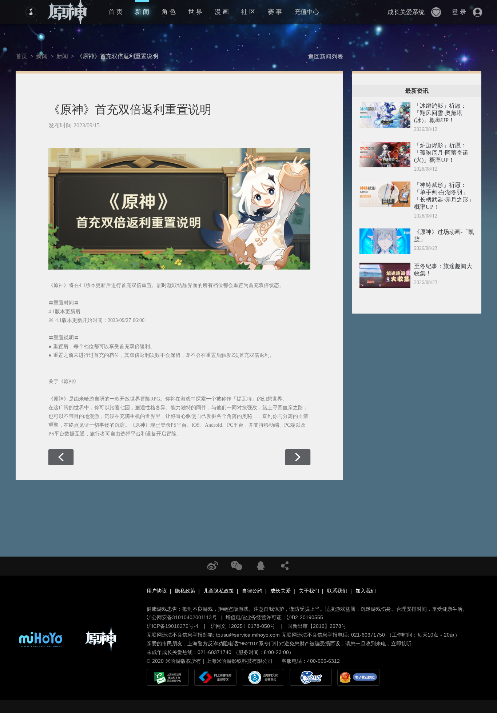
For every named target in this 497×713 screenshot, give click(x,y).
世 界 (195, 11)
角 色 (169, 11)
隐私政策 (185, 591)
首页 (21, 56)
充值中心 (306, 11)
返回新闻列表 (325, 56)
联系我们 (337, 591)
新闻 (42, 56)
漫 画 (222, 11)
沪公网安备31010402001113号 (182, 617)
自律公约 (252, 591)
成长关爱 (280, 591)
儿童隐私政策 (218, 591)
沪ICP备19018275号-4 (172, 626)
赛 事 (275, 11)
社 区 (248, 11)
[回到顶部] (466, 663)
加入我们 (365, 591)
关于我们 (309, 591)
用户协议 (157, 591)
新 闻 (142, 11)
